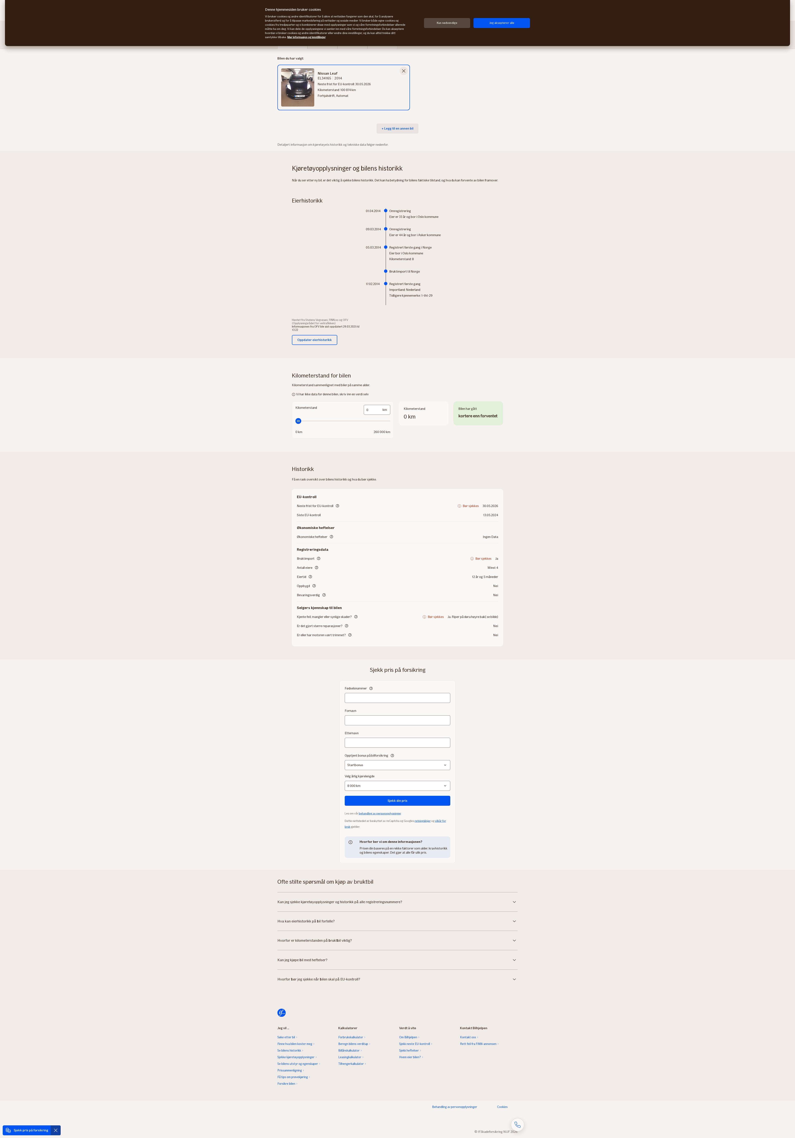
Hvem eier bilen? (410, 1057)
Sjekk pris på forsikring (31, 1130)
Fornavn (350, 711)
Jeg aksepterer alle (501, 23)
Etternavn (352, 733)
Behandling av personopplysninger (454, 1107)
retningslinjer (423, 821)
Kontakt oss (468, 1037)
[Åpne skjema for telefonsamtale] (517, 1124)
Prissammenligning (289, 1070)
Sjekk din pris (397, 801)
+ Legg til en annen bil (397, 128)
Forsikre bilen (286, 1084)
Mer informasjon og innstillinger (306, 37)
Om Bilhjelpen (408, 1037)
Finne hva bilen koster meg (294, 1044)
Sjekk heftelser (409, 1050)
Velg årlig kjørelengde (360, 776)
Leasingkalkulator (349, 1057)
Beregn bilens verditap (353, 1044)
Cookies (502, 1107)
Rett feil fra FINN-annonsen (478, 1044)
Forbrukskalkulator (350, 1037)
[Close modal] (404, 71)
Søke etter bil (286, 1037)
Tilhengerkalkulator (351, 1064)
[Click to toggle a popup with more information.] (337, 506)
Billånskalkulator (349, 1050)
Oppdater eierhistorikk (314, 340)
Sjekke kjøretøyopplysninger (295, 1057)
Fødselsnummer (356, 688)
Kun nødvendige (447, 23)
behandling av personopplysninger (380, 813)
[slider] (342, 421)
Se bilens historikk (289, 1050)
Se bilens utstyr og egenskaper (297, 1064)
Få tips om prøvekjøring (292, 1077)
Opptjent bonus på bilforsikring (366, 755)
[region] (397, 23)
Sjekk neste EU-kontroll (414, 1044)
